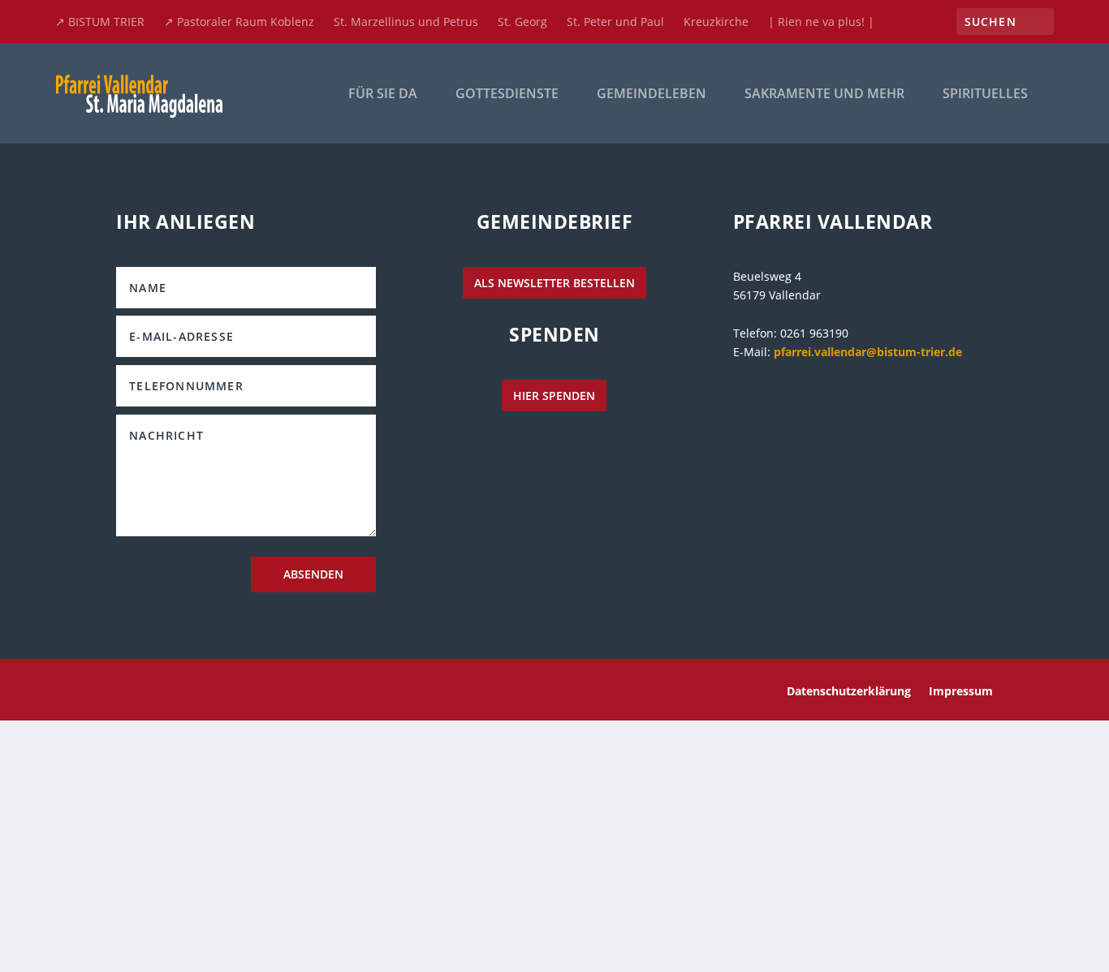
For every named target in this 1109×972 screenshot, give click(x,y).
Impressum (961, 692)
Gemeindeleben (651, 94)
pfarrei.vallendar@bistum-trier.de (868, 351)
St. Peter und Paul (615, 21)
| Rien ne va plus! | (821, 21)
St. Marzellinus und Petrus (406, 21)
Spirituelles (985, 94)
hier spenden (554, 395)
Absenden (313, 574)
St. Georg (522, 21)
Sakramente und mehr (824, 94)
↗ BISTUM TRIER (100, 21)
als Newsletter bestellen (554, 282)
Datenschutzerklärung (849, 692)
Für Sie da (382, 94)
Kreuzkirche (716, 21)
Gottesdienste (507, 94)
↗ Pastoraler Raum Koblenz (239, 21)
